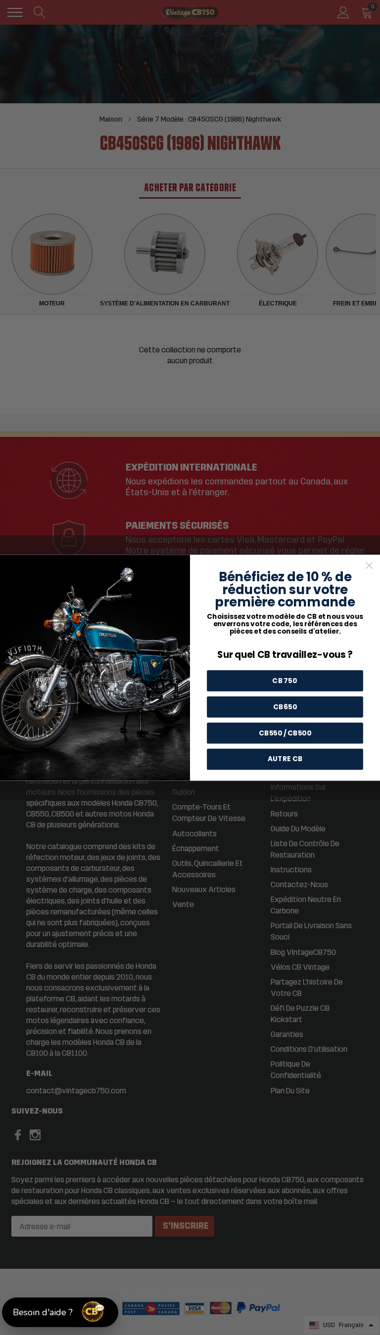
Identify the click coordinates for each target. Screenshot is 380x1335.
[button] (60, 1312)
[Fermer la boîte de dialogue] (369, 565)
